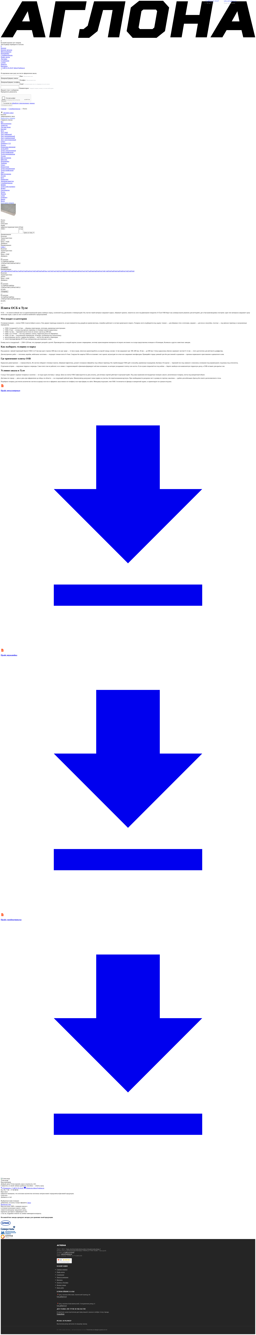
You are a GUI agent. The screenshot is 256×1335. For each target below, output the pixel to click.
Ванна (3, 199)
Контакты (4, 66)
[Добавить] (1, 303)
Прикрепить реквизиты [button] (9, 92)
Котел (3, 201)
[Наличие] (1, 258)
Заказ (29, 1203)
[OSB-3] (9, 229)
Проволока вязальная (8, 147)
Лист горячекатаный (8, 138)
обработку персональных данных (23, 103)
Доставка (4, 59)
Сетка (3, 195)
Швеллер (4, 159)
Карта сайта (60, 1288)
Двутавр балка (6, 127)
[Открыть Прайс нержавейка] (128, 912)
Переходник (5, 167)
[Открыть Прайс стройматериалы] (128, 1177)
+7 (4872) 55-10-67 (7, 68)
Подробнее (60, 1314)
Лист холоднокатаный (8, 140)
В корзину (5, 267)
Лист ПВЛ (4, 132)
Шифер (3, 185)
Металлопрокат (6, 123)
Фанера (3, 194)
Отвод (3, 141)
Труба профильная (7, 152)
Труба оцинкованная (8, 154)
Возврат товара (61, 1285)
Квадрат (3, 129)
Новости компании (62, 1277)
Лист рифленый (6, 134)
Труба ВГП (4, 149)
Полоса (3, 145)
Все (2, 122)
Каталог (3, 48)
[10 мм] (21, 227)
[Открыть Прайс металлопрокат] (128, 647)
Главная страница (62, 1269)
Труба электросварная (8, 150)
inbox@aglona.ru (19, 68)
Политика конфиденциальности (96, 1330)
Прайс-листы (5, 57)
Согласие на (19, 103)
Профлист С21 (6, 143)
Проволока (4, 179)
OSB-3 (3, 247)
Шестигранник (6, 158)
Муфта (3, 188)
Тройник (4, 163)
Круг (2, 131)
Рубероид (4, 197)
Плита (3, 192)
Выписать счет (6, 1204)
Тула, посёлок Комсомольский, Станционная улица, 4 (83, 1249)
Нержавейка (5, 161)
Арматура (4, 125)
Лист (2, 172)
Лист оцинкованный (8, 136)
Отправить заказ (7, 105)
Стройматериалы (14, 109)
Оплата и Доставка (62, 1282)
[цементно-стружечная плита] (9, 227)
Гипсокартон (5, 190)
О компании (5, 61)
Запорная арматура (7, 181)
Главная (3, 109)
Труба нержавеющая (8, 168)
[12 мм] (21, 229)
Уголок (3, 156)
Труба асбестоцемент (8, 186)
